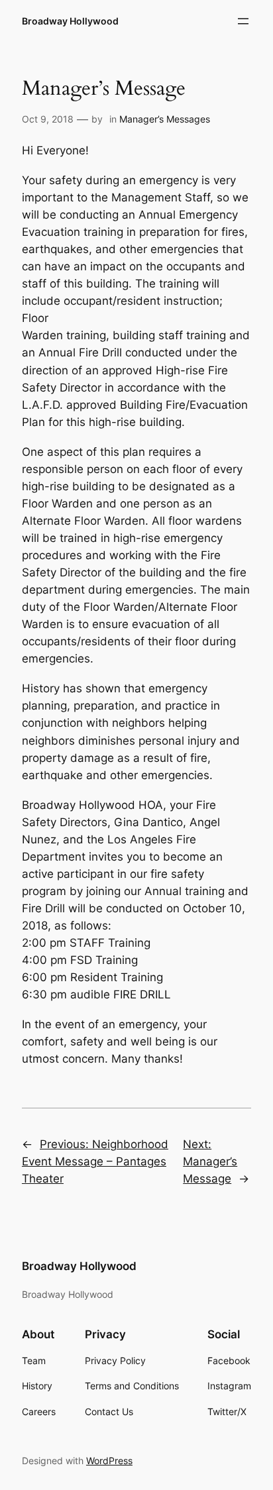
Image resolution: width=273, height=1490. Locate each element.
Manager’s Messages (164, 119)
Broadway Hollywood (70, 21)
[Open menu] (243, 21)
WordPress (109, 1460)
